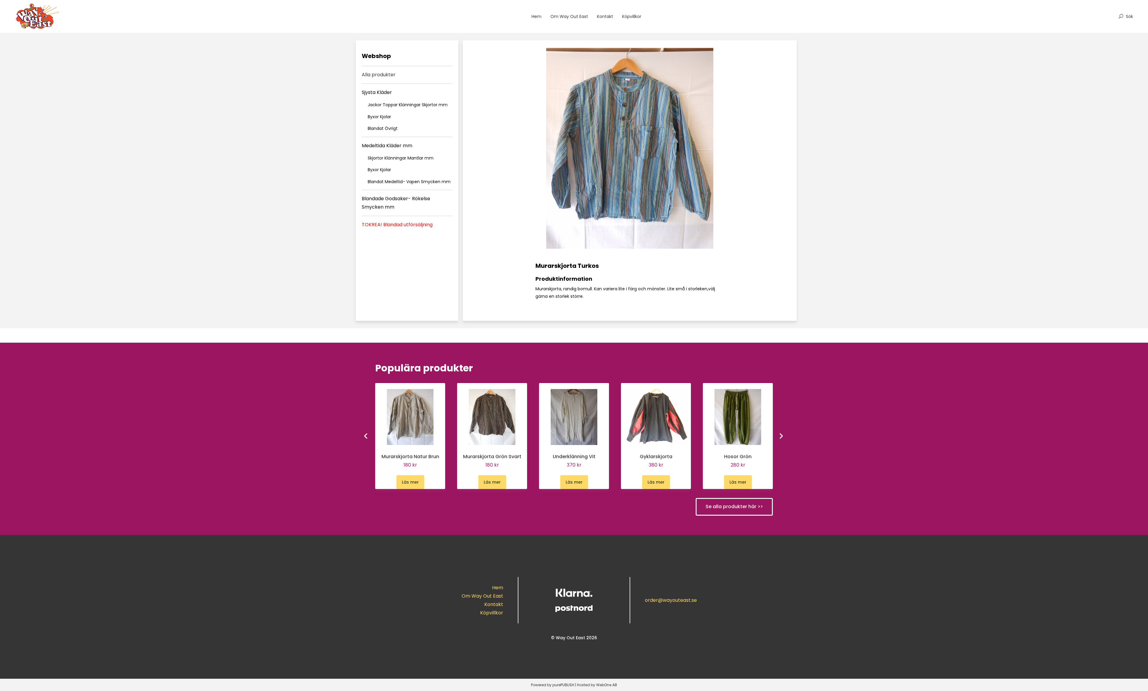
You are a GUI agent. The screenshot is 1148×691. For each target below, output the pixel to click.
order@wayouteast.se (671, 600)
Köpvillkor (631, 16)
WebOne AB (606, 684)
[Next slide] (781, 436)
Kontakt (605, 16)
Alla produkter (379, 74)
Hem (536, 16)
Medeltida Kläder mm (387, 145)
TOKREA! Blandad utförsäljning (397, 224)
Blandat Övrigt (383, 128)
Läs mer (410, 482)
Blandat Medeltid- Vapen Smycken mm (409, 182)
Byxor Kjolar (379, 117)
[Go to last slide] (366, 436)
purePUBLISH (563, 684)
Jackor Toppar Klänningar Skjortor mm (408, 105)
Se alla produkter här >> (734, 506)
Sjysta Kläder (377, 92)
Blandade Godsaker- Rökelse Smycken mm (396, 202)
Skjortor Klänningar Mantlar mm (400, 158)
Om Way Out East (569, 16)
